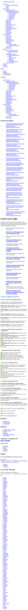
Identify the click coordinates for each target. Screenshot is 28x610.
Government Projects (13, 61)
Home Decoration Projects (11, 50)
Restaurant (11, 59)
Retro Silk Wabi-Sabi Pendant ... (13, 155)
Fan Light (8, 30)
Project (4, 49)
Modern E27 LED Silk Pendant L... (13, 136)
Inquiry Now (3, 459)
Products (5, 72)
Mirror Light (8, 29)
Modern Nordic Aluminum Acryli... (13, 215)
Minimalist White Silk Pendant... (13, 141)
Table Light (8, 22)
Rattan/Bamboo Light (10, 24)
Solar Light (8, 46)
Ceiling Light (9, 19)
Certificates (5, 433)
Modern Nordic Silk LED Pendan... (13, 160)
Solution (5, 63)
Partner (7, 6)
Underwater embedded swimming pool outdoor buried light (15, 258)
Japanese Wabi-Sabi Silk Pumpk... (13, 165)
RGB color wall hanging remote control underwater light (15, 232)
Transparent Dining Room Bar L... (13, 203)
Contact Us (5, 66)
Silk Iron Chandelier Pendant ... (13, 174)
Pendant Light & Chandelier (12, 11)
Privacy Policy (6, 435)
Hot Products (24, 460)
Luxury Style (11, 16)
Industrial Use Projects (11, 54)
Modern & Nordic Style (14, 12)
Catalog (5, 65)
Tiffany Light (9, 32)
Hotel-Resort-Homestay (14, 55)
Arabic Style (11, 18)
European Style (12, 13)
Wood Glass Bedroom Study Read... (14, 190)
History (4, 432)
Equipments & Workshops (9, 434)
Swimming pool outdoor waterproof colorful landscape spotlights (14, 249)
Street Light (8, 43)
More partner (5, 440)
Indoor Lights (6, 8)
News (7, 7)
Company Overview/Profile (12, 5)
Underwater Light (10, 40)
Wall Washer (8, 41)
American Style (12, 15)
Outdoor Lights (6, 34)
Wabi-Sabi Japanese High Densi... (13, 197)
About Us (5, 4)
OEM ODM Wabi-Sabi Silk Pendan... (14, 132)
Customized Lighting (10, 10)
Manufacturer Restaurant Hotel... (13, 127)
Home (4, 71)
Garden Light (9, 48)
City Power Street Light (14, 45)
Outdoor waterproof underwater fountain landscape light (15, 266)
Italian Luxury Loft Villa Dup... (13, 209)
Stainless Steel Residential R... (12, 180)
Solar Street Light (12, 44)
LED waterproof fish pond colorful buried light (13, 274)
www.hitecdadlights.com (11, 415)
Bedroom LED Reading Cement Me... (14, 185)
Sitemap (3, 462)
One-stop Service (7, 430)
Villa (10, 52)
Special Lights (6, 423)
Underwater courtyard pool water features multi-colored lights (14, 283)
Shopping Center (12, 57)
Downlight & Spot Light (11, 28)
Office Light (8, 26)
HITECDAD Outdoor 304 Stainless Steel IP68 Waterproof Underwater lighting (14, 292)
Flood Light (8, 35)
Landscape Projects (10, 62)
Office (10, 56)
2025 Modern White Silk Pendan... (13, 146)
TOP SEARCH (15, 462)
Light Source (9, 33)
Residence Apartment (13, 51)
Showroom (11, 60)
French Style (11, 17)
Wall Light (8, 21)
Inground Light (9, 39)
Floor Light (8, 23)
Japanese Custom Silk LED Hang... (13, 170)
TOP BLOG (8, 462)
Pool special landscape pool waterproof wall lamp (13, 240)
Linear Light (8, 37)
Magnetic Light (9, 27)
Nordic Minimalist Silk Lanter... (13, 151)
